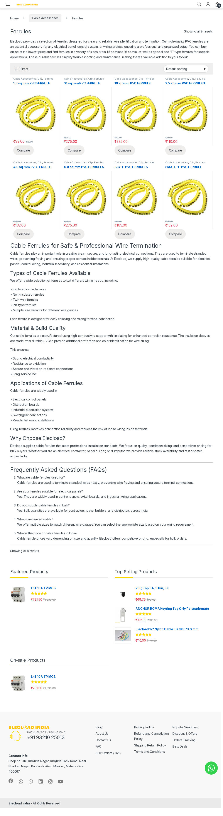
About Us (102, 733)
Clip (39, 78)
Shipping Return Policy (150, 745)
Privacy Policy (144, 727)
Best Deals (180, 746)
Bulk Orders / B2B (108, 753)
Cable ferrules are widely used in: (33, 390)
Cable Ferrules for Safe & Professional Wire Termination (86, 245)
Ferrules (48, 78)
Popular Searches (185, 727)
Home (14, 18)
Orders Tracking (184, 740)
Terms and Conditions (149, 751)
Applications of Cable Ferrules (46, 383)
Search (199, 4)
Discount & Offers (184, 733)
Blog (99, 727)
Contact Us (103, 740)
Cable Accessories (45, 18)
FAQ (98, 746)
